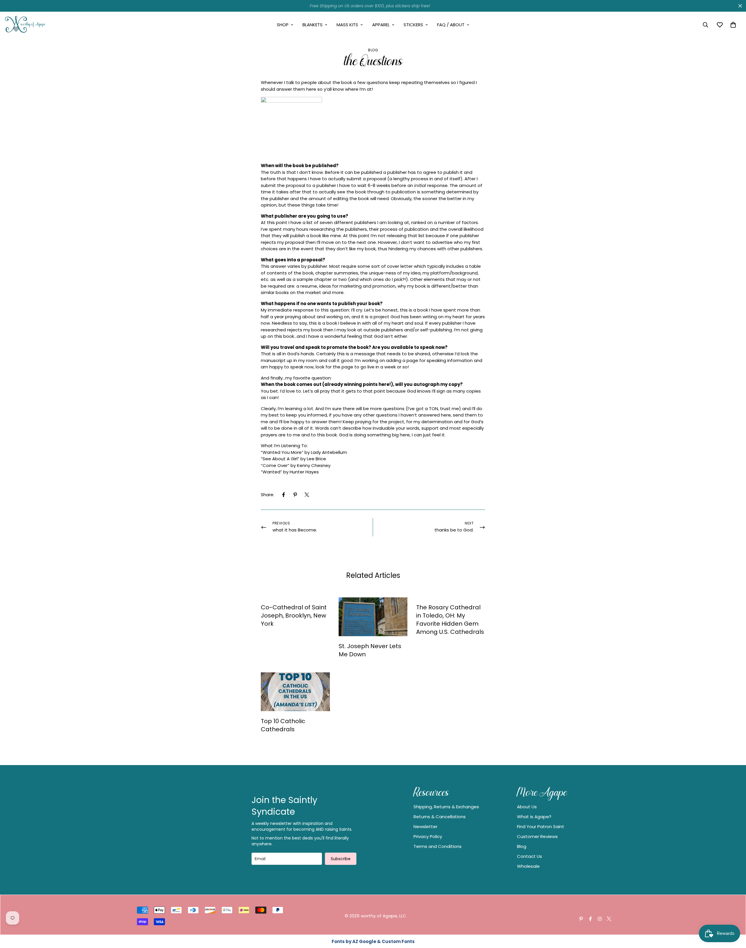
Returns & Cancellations (440, 817)
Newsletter (425, 826)
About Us (527, 807)
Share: (267, 495)
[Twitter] (306, 494)
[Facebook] (283, 494)
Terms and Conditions (438, 846)
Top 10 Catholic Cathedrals (283, 725)
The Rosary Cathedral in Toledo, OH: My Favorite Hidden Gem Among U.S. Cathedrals (450, 619)
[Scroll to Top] (734, 916)
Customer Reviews (537, 836)
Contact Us (529, 856)
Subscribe (341, 859)
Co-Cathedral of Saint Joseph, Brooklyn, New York (294, 615)
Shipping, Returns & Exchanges (446, 807)
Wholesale (528, 866)
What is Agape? (534, 817)
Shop (282, 25)
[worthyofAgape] (25, 25)
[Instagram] (599, 918)
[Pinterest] (295, 494)
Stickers (413, 25)
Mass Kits (347, 25)
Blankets (312, 25)
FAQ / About (451, 25)
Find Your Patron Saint (540, 826)
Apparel (381, 25)
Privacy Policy (428, 836)
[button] (733, 25)
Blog (373, 50)
